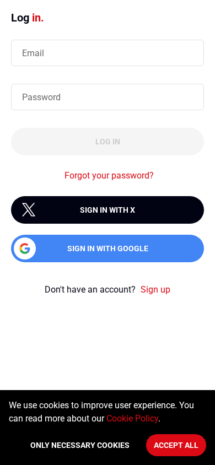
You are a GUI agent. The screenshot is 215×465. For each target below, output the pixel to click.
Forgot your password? (109, 175)
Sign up (155, 289)
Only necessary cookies (80, 445)
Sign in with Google (107, 248)
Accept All (176, 445)
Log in (107, 141)
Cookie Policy (132, 418)
